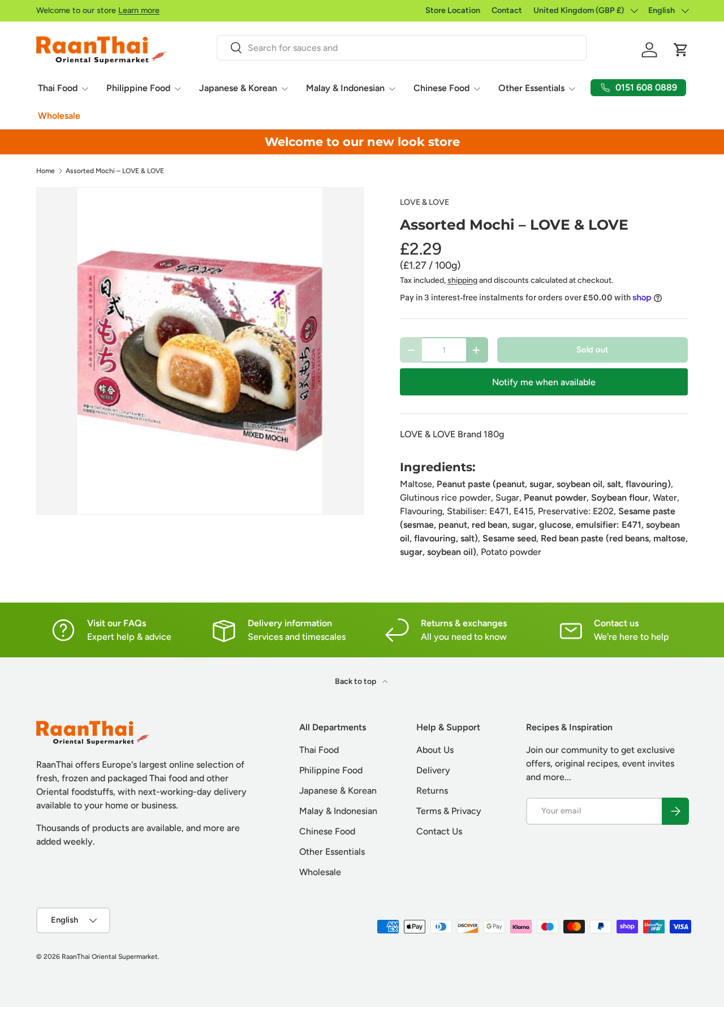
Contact (507, 10)
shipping (462, 280)
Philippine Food (138, 88)
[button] (681, 49)
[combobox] (401, 48)
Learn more (139, 10)
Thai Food (57, 88)
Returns (432, 790)
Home (45, 170)
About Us (435, 749)
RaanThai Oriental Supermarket (110, 957)
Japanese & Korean (238, 88)
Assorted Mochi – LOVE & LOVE (115, 170)
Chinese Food (441, 88)
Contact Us (439, 831)
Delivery (433, 770)
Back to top (356, 681)
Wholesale (59, 115)
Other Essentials (531, 88)
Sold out (592, 350)
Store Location (452, 10)
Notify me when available (544, 382)
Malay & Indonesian (345, 88)
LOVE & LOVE (424, 202)
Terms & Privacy (448, 811)
